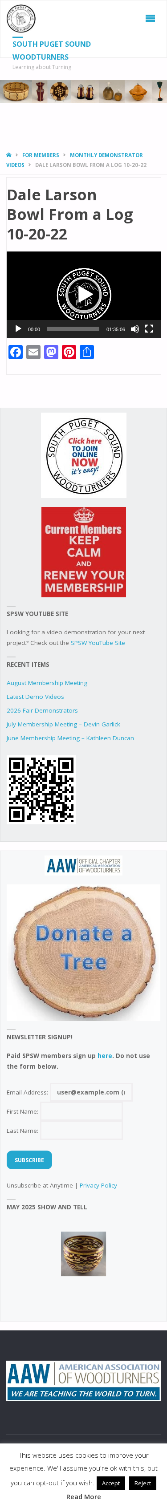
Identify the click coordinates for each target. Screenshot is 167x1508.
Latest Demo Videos (35, 697)
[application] (84, 294)
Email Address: (28, 1092)
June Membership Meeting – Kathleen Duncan (70, 738)
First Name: (23, 1111)
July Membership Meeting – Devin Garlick (63, 724)
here (105, 1056)
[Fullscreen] (149, 328)
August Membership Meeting (47, 683)
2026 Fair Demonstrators (42, 710)
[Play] (18, 328)
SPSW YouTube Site (98, 643)
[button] (84, 294)
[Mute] (134, 328)
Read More (83, 1496)
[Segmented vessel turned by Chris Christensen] (83, 1254)
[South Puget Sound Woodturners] (21, 18)
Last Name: (23, 1131)
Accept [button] (111, 1483)
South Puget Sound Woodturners (51, 50)
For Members (40, 155)
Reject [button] (142, 1483)
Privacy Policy (98, 1185)
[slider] (73, 329)
